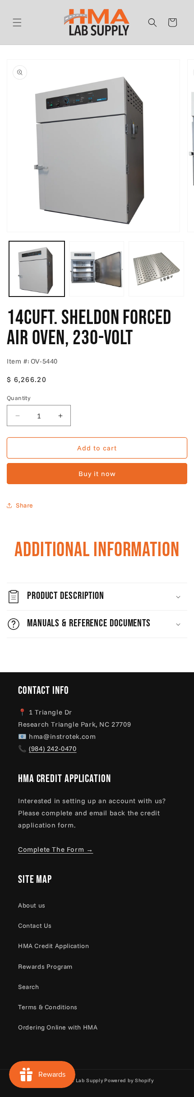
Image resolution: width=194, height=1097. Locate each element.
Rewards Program (45, 966)
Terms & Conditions (48, 1007)
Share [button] (24, 505)
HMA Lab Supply (82, 1080)
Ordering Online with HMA (57, 1027)
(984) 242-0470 (52, 748)
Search (28, 987)
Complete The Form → (55, 849)
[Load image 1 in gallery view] (37, 269)
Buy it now (97, 473)
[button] (28, 22)
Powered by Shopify (129, 1080)
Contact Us (35, 926)
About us (32, 905)
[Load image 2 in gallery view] (97, 269)
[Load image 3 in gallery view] (156, 269)
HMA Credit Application (53, 946)
